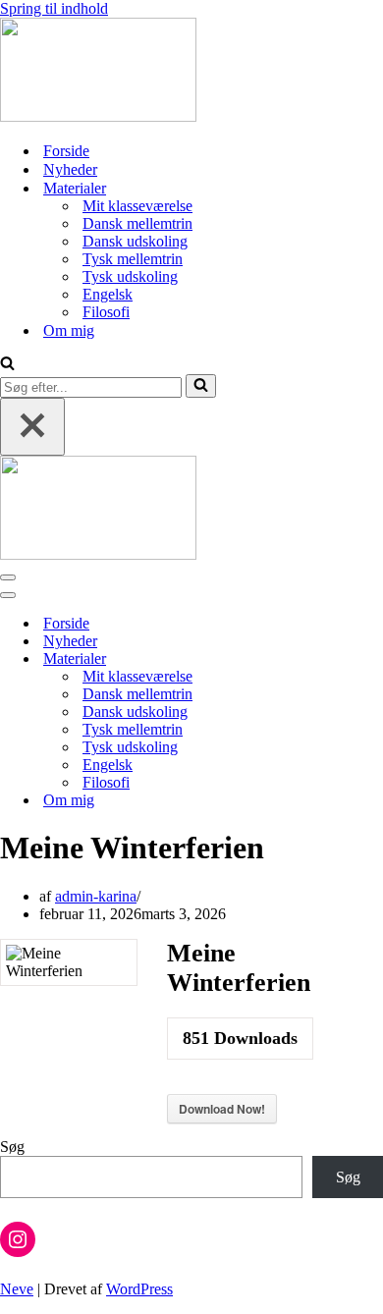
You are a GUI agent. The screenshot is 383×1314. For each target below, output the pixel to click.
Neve (16, 1289)
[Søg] (7, 364)
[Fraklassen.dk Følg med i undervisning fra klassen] (98, 116)
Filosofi (106, 311)
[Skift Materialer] (344, 659)
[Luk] (32, 427)
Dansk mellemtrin (137, 223)
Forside (66, 150)
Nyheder (70, 169)
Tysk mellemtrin (132, 258)
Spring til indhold (54, 8)
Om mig (68, 330)
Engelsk (107, 294)
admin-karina (96, 896)
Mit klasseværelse (137, 205)
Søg (12, 1146)
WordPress (139, 1289)
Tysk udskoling (130, 276)
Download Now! (222, 1109)
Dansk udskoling (135, 241)
